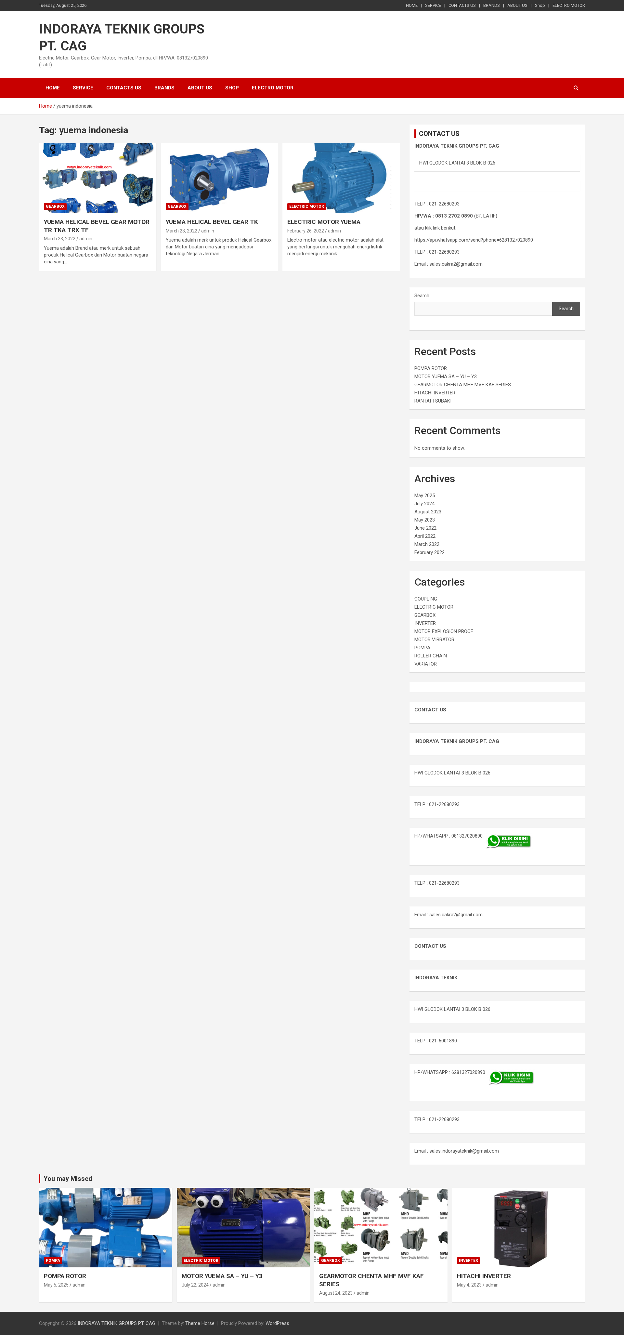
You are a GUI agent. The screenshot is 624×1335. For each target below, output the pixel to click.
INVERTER (425, 623)
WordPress (277, 1323)
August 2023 (427, 512)
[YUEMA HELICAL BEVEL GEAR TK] (220, 178)
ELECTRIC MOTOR (306, 206)
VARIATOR (425, 664)
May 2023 (424, 520)
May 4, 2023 (469, 1285)
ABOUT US (517, 5)
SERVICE (433, 5)
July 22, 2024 (195, 1285)
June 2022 (425, 528)
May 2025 (424, 495)
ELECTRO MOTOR (568, 5)
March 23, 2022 (59, 238)
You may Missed (68, 1179)
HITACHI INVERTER (434, 393)
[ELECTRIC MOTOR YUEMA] (341, 178)
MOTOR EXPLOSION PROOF (443, 631)
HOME (412, 5)
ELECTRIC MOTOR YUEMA (323, 222)
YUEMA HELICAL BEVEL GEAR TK (212, 222)
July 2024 (424, 504)
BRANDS (491, 5)
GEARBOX (55, 206)
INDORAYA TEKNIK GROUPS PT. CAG (116, 1323)
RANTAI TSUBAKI (432, 401)
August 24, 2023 (336, 1293)
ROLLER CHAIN (430, 656)
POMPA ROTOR (430, 368)
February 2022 (429, 552)
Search (421, 295)
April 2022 (425, 536)
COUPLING (425, 599)
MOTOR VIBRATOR (434, 639)
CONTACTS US (462, 5)
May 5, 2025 (56, 1285)
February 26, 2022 (305, 230)
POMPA (422, 648)
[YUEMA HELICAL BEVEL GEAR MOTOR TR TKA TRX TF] (98, 178)
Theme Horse (199, 1323)
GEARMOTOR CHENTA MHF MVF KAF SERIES (462, 385)
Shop (540, 5)
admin (85, 238)
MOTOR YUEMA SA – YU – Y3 (445, 376)
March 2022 (426, 544)
